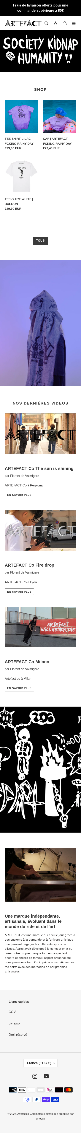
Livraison (15, 1023)
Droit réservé (18, 1034)
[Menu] (73, 23)
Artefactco (23, 1113)
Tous (40, 240)
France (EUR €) (39, 1063)
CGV (12, 1012)
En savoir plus (19, 494)
